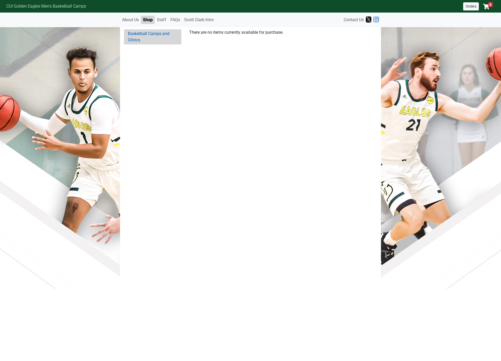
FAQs (175, 19)
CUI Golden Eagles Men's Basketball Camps (46, 6)
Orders (471, 6)
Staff (161, 19)
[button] (488, 6)
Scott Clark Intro (199, 19)
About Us (130, 19)
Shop (148, 19)
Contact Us (354, 19)
